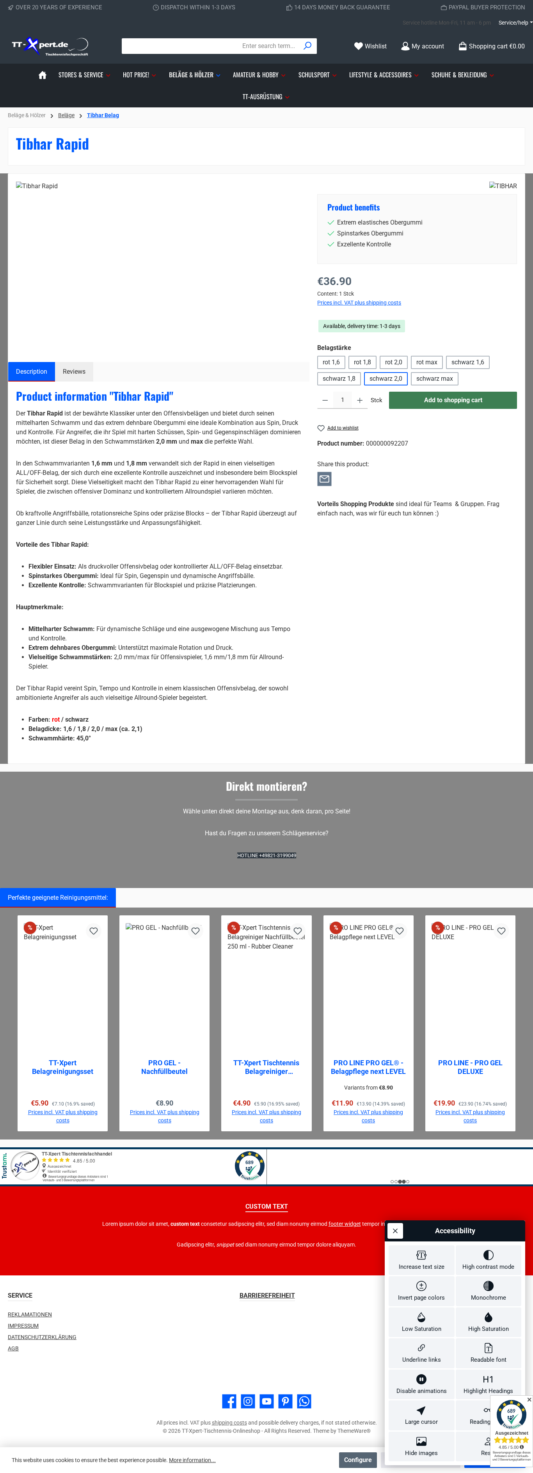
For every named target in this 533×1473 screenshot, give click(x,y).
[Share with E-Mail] (324, 478)
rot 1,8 (362, 362)
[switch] (422, 1260)
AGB (13, 1348)
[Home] (42, 75)
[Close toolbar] (395, 1231)
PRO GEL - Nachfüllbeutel (164, 1067)
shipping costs (229, 1423)
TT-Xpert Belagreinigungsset (62, 1067)
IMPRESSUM (23, 1326)
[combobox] (210, 46)
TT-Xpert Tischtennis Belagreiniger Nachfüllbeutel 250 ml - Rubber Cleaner (266, 1067)
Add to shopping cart (453, 400)
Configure (358, 1460)
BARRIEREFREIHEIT (267, 1295)
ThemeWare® (354, 1431)
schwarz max (434, 378)
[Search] (307, 46)
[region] (158, 266)
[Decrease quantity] (325, 400)
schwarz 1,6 (467, 362)
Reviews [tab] (74, 371)
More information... (192, 1460)
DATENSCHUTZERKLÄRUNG (42, 1337)
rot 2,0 (393, 362)
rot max (426, 362)
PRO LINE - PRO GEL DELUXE (470, 1067)
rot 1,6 (331, 362)
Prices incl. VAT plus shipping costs (359, 303)
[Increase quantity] (360, 400)
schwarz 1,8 (339, 378)
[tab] (31, 372)
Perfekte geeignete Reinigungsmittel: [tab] (58, 897)
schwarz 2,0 (386, 378)
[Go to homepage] (51, 46)
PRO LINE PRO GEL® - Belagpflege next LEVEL (368, 1067)
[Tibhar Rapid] (159, 266)
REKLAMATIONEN (30, 1314)
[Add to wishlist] (93, 931)
